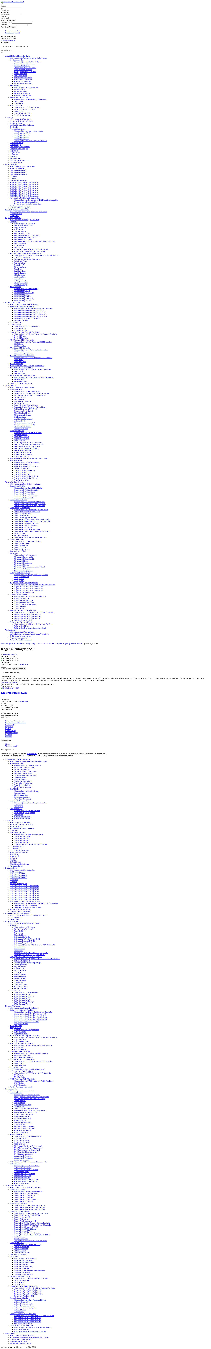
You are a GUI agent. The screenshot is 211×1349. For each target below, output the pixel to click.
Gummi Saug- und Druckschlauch (26, 405)
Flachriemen (18, 229)
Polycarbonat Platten (21, 330)
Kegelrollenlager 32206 (14, 692)
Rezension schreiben (10, 654)
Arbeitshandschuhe (16, 60)
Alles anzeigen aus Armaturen (20, 119)
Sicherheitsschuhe (16, 105)
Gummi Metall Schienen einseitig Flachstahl (29, 506)
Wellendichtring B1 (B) (22, 291)
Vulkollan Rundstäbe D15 (23, 620)
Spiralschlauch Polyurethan (23, 454)
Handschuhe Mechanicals (23, 70)
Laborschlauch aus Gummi (23, 411)
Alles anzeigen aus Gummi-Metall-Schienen (29, 502)
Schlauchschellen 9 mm (22, 474)
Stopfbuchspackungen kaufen (20, 206)
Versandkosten (23, 664)
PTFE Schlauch (19, 441)
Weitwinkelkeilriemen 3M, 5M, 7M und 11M (29, 251)
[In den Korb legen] (2, 52)
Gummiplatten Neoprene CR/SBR (26, 523)
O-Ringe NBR (19, 579)
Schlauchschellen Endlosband (24, 470)
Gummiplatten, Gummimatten (20, 508)
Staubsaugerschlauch (21, 456)
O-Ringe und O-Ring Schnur (20, 573)
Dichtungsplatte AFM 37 (18, 174)
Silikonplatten (19, 608)
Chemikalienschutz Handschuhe (25, 68)
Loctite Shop (14, 216)
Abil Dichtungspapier (17, 168)
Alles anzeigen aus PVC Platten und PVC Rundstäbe (32, 370)
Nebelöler (13, 156)
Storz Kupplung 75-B (21, 139)
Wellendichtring (15, 287)
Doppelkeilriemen (20, 228)
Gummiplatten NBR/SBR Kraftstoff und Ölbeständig (32, 521)
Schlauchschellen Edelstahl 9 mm (25, 478)
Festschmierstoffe (16, 214)
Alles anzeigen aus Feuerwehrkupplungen (28, 131)
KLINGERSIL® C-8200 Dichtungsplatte (24, 196)
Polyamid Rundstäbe (21, 338)
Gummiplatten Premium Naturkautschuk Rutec (30, 537)
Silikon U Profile (20, 606)
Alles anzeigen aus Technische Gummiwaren (25, 484)
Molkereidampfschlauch (22, 415)
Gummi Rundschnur (21, 545)
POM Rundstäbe (20, 346)
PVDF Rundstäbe (20, 381)
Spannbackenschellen (21, 480)
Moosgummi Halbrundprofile (24, 559)
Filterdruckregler (15, 145)
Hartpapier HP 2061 (21, 320)
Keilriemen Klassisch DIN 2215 (25, 237)
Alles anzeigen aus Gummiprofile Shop (27, 541)
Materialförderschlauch (22, 413)
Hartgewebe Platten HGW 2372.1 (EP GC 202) (30, 314)
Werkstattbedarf (10, 630)
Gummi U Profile (20, 547)
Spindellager (18, 279)
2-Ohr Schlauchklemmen (22, 464)
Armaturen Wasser (16, 123)
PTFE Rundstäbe (20, 362)
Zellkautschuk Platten (21, 626)
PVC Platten (18, 372)
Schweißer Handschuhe (22, 82)
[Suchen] (2, 8)
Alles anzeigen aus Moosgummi (25, 555)
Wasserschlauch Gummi (22, 427)
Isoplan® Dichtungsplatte (18, 180)
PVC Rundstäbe (19, 373)
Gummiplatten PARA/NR (23, 527)
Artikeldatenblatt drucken (9, 682)
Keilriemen (13, 222)
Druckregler (14, 127)
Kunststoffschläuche (17, 431)
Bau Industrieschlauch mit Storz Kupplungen (29, 395)
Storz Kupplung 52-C (21, 137)
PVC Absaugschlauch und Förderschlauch (29, 445)
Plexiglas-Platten (20, 328)
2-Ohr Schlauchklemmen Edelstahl (26, 466)
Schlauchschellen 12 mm (22, 472)
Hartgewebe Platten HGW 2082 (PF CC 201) (30, 310)
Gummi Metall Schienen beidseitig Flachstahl (29, 504)
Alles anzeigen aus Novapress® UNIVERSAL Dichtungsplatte (36, 200)
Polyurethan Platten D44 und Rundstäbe (24, 583)
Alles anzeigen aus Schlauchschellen (26, 462)
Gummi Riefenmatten (21, 516)
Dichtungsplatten (11, 164)
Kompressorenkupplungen (19, 149)
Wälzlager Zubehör (20, 283)
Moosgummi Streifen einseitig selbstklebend (29, 567)
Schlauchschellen (16, 460)
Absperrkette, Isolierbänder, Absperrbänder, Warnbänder (29, 634)
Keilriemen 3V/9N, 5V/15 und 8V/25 (27, 235)
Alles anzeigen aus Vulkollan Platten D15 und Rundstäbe (34, 612)
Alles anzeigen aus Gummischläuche (27, 391)
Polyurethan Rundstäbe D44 (24, 592)
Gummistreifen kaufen (22, 549)
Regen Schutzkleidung (22, 93)
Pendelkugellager (20, 271)
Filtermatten (14, 176)
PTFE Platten (18, 360)
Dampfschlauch (19, 399)
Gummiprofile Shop (17, 539)
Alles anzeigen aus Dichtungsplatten (22, 166)
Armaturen (9, 117)
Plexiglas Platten (15, 324)
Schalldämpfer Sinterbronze (19, 160)
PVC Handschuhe (20, 76)
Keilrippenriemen (20, 243)
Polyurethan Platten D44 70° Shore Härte (28, 587)
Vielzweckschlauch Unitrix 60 (24, 425)
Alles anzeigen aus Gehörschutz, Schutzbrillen (30, 99)
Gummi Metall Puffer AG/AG (24, 492)
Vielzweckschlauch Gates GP (24, 423)
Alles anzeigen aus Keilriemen (24, 224)
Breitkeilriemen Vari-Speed (23, 226)
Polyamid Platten (20, 336)
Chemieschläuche (20, 397)
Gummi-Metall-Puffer (17, 486)
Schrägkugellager (20, 277)
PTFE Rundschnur (16, 364)
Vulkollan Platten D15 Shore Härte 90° (27, 618)
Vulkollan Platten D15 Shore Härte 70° (27, 614)
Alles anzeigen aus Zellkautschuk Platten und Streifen (32, 624)
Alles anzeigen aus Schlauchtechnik (22, 387)
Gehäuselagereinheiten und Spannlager (27, 259)
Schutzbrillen (18, 103)
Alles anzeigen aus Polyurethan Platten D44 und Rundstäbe (34, 585)
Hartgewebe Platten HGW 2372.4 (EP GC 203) (30, 316)
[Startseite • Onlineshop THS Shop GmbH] (12, 2)
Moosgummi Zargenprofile (23, 571)
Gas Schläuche (19, 403)
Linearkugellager (20, 267)
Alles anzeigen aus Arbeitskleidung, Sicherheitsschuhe (28, 58)
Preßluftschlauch (20, 417)
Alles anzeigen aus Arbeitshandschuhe (27, 62)
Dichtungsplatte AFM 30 (18, 170)
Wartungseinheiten (16, 162)
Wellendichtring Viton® (22, 300)
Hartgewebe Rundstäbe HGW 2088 (26, 318)
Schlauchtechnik (11, 385)
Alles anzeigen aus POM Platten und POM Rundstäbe (33, 342)
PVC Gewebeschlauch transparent (26, 448)
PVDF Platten (19, 379)
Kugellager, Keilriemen (13, 218)
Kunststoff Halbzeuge (12, 302)
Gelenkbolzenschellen (21, 468)
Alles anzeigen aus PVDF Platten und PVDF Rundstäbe (33, 377)
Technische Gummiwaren (14, 482)
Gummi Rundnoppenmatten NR (25, 517)
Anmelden (12, 27)
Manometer (14, 155)
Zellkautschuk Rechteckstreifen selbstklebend (30, 628)
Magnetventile (15, 153)
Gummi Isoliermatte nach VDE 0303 (27, 512)
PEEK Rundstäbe (16, 322)
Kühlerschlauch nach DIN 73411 (25, 409)
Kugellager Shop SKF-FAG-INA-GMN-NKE (26, 253)
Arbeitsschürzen (19, 89)
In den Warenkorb (19, 669)
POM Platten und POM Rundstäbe (22, 340)
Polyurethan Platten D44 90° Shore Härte (28, 590)
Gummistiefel (18, 111)
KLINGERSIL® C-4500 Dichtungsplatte (24, 192)
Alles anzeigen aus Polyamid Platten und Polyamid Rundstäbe (35, 334)
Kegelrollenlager (20, 263)
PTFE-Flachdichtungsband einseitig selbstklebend (27, 366)
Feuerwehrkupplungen (17, 129)
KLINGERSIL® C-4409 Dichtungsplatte (24, 188)
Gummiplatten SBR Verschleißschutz (27, 529)
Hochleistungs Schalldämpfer (20, 147)
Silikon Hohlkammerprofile (23, 600)
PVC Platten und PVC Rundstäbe (21, 368)
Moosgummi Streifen (21, 565)
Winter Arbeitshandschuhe (23, 83)
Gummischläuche (16, 389)
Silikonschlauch (19, 421)
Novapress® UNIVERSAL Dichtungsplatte (25, 198)
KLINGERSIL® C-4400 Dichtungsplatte (24, 184)
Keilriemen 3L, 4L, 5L (22, 233)
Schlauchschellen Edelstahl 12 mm (26, 476)
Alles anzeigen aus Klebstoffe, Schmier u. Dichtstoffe (28, 212)
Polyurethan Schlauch (21, 439)
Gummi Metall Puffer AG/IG (24, 494)
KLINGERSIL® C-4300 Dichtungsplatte (24, 182)
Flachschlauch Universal (22, 401)
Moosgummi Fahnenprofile (23, 557)
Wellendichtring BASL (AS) (24, 299)
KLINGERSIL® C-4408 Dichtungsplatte (24, 186)
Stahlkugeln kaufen (20, 281)
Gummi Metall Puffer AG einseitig (26, 490)
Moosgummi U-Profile (22, 569)
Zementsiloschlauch (21, 429)
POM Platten (18, 344)
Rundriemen (18, 247)
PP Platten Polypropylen (22, 352)
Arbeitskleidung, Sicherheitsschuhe (17, 56)
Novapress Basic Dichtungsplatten (26, 202)
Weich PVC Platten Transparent (21, 383)
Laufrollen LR (19, 265)
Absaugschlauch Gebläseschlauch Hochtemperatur (31, 393)
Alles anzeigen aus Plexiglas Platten (26, 326)
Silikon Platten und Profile (19, 594)
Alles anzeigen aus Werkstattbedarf (22, 632)
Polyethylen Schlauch (21, 437)
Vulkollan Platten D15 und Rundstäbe (23, 610)
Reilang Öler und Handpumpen (21, 640)
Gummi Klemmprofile (21, 543)
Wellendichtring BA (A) (22, 297)
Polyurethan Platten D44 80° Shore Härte (28, 589)
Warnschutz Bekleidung (22, 95)
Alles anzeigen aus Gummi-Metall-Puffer (28, 488)
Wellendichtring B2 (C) (22, 295)
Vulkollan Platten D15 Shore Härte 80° (27, 616)
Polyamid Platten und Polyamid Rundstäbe (24, 332)
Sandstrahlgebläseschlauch (23, 419)
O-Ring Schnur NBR (21, 577)
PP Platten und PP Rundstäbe (20, 348)
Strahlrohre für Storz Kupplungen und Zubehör (30, 141)
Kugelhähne (14, 151)
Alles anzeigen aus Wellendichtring (26, 289)
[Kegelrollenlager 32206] (10, 688)
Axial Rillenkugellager (22, 257)
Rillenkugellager (19, 275)
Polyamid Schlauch (20, 435)
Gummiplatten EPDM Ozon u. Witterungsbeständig (32, 519)
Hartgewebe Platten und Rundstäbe (22, 306)
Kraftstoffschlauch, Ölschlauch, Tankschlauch (30, 407)
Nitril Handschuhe (20, 74)
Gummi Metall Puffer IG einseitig (25, 496)
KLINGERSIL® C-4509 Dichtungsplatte (24, 194)
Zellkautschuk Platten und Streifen (22, 622)
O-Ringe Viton (19, 581)
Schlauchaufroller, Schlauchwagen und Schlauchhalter (28, 458)
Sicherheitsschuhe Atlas (22, 113)
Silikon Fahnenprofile (21, 598)
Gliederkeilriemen (20, 231)
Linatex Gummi (19, 533)
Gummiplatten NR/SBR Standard (25, 525)
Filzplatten (13, 178)
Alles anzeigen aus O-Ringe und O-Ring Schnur (31, 575)
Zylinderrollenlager (20, 285)
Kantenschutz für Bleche (18, 551)
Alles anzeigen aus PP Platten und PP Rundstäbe (31, 350)
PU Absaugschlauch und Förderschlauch (28, 443)
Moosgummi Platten (21, 561)
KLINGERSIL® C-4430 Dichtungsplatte (24, 190)
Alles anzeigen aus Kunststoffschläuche (28, 433)
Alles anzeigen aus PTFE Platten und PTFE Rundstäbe (33, 358)
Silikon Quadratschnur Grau (24, 602)
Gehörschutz (18, 101)
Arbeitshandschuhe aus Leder (24, 64)
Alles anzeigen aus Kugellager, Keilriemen (24, 220)
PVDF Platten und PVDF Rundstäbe (22, 375)
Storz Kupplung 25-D (21, 135)
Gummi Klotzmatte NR (22, 514)
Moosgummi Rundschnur (23, 563)
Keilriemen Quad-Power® (23, 239)
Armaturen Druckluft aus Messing (21, 121)
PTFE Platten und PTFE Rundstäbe (22, 356)
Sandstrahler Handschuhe (23, 78)
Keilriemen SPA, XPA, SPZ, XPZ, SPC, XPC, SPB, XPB (34, 241)
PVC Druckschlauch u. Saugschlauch (27, 446)
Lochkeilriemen (19, 245)
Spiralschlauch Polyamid (22, 452)
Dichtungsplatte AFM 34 (18, 172)
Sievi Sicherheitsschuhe (22, 115)
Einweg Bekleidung (21, 91)
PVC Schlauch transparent (23, 450)
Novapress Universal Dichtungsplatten (27, 204)
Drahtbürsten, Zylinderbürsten (20, 636)
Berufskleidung (15, 85)
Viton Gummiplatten (21, 535)
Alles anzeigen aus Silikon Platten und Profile (30, 596)
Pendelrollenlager (20, 273)
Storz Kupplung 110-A (22, 133)
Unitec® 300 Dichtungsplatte (20, 208)
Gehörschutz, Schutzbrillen (19, 97)
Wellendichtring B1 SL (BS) (24, 293)
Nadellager (18, 269)
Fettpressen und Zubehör (18, 638)
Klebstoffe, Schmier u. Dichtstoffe (17, 210)
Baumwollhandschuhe (22, 66)
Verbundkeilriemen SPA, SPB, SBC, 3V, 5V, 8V (31, 249)
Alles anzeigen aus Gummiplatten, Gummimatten (31, 510)
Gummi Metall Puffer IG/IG (24, 498)
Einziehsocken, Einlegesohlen (24, 109)
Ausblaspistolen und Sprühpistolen (22, 125)
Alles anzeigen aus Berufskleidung (26, 87)
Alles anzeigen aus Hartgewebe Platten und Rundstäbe (33, 308)
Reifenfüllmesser (15, 158)
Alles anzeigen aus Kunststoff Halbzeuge (24, 304)
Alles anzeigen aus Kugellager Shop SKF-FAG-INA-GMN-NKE (37, 255)
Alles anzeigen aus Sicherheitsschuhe (27, 107)
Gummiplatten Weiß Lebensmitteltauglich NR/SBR (32, 531)
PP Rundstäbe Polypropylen (24, 354)
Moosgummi (14, 553)
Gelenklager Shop (20, 261)
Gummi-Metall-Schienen (18, 500)
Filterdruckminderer (16, 143)
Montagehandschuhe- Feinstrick (25, 72)
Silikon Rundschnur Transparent (25, 604)
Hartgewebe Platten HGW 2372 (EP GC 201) (30, 312)
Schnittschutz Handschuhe (23, 80)
